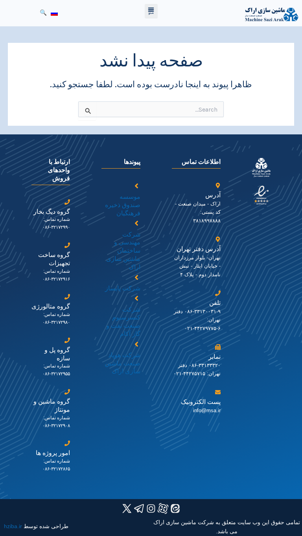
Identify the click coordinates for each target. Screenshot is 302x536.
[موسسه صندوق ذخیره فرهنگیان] (136, 186)
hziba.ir (13, 526)
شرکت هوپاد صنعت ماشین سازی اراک (122, 363)
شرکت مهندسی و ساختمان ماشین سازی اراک (123, 250)
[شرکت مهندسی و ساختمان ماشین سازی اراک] (136, 223)
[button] (151, 11)
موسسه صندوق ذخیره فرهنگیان (122, 205)
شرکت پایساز (122, 288)
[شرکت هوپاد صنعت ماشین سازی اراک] (136, 344)
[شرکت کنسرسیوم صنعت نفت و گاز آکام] (136, 298)
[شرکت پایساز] (136, 277)
